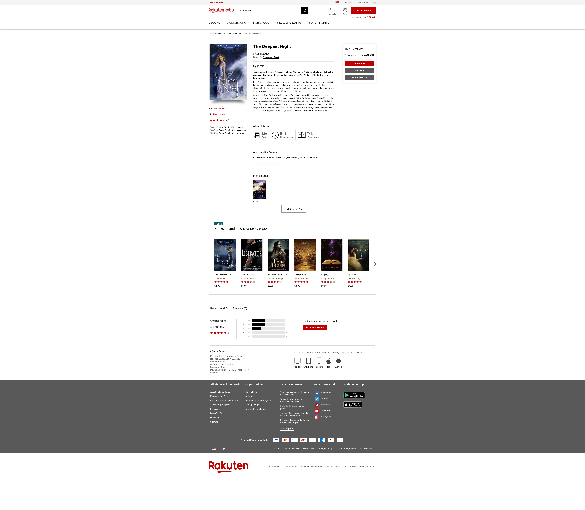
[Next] (375, 264)
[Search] (304, 10)
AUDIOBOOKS (237, 22)
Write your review (315, 327)
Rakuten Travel (332, 466)
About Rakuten (367, 466)
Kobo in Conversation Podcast (224, 400)
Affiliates (249, 396)
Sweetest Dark (271, 57)
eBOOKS (215, 22)
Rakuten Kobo (221, 10)
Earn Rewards (216, 2)
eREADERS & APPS (289, 22)
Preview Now (220, 108)
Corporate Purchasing (256, 409)
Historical (238, 127)
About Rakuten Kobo (220, 392)
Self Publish (251, 392)
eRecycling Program (220, 404)
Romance (240, 133)
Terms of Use (308, 449)
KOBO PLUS (261, 22)
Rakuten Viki (274, 466)
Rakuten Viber (290, 466)
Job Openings (252, 404)
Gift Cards (363, 2)
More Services (349, 466)
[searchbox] (272, 10)
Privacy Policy (323, 449)
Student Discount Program (258, 400)
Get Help (214, 417)
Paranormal (241, 130)
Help (374, 2)
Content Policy (366, 449)
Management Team (219, 396)
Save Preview (219, 114)
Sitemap (214, 422)
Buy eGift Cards (217, 413)
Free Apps (215, 409)
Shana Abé (262, 54)
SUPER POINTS (319, 22)
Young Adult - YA (225, 127)
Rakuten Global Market (311, 466)
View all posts (286, 428)
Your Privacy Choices (347, 449)
